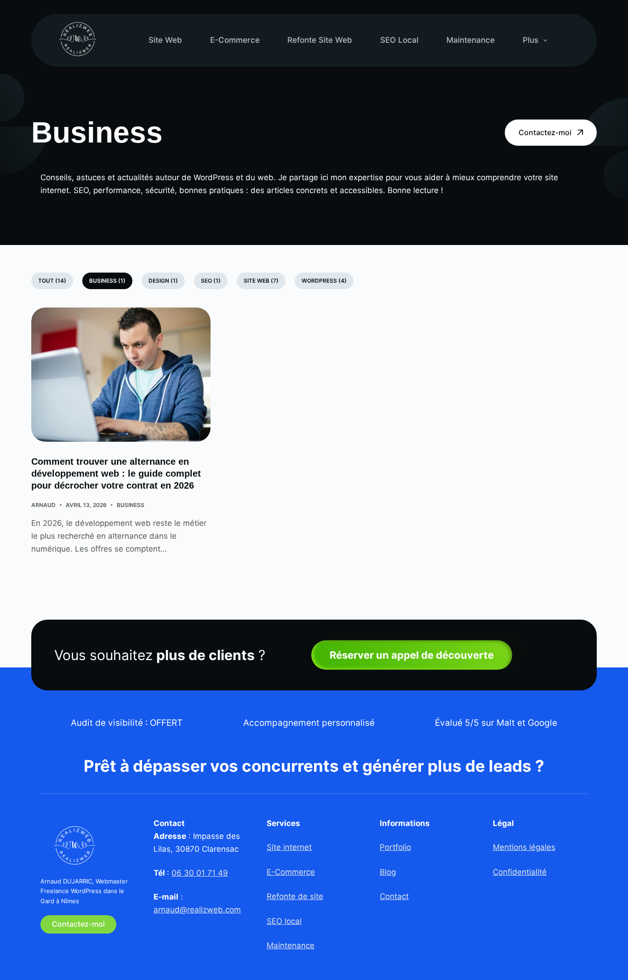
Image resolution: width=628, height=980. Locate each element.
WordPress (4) (324, 280)
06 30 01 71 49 (199, 872)
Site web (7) (261, 280)
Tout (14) (52, 280)
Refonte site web (319, 40)
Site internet (289, 847)
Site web (165, 40)
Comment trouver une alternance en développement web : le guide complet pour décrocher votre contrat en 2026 (116, 473)
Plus (530, 40)
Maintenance (470, 40)
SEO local (399, 40)
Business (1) (107, 280)
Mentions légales (524, 847)
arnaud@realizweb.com (197, 909)
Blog (388, 872)
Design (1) (163, 280)
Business (130, 504)
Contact (394, 896)
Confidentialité (520, 872)
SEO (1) (211, 280)
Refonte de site (295, 896)
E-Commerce (235, 40)
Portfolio (395, 847)
